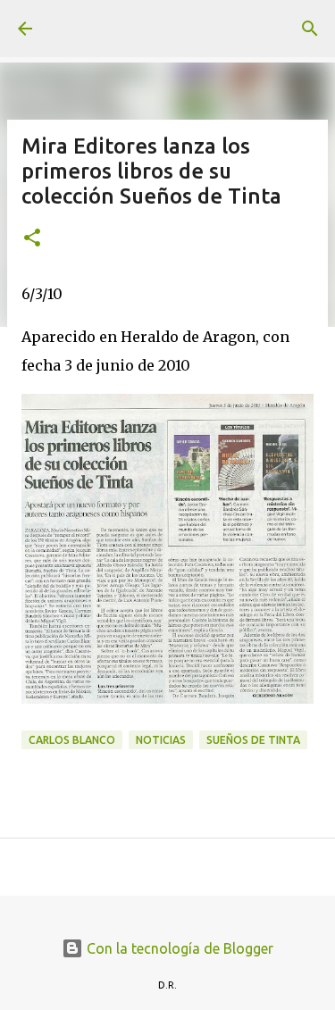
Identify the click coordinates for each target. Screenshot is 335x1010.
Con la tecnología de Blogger (178, 948)
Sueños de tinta (253, 740)
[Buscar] (310, 28)
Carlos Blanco (72, 740)
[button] (32, 239)
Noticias (161, 740)
